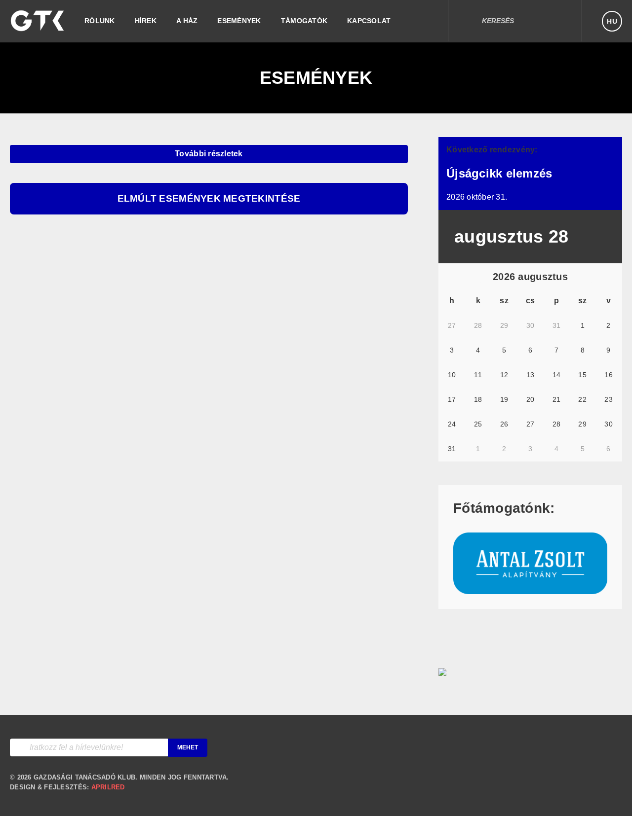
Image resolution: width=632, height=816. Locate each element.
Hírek (146, 21)
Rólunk (99, 21)
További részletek (209, 153)
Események (239, 21)
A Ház (187, 21)
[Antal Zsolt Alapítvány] (530, 589)
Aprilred (108, 787)
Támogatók (304, 21)
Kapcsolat (369, 21)
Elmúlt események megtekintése (209, 198)
